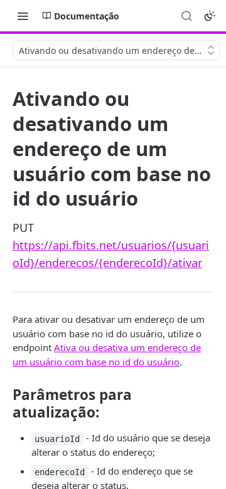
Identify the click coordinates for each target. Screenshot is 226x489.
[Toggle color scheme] (210, 16)
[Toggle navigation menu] (23, 16)
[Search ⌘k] (186, 16)
